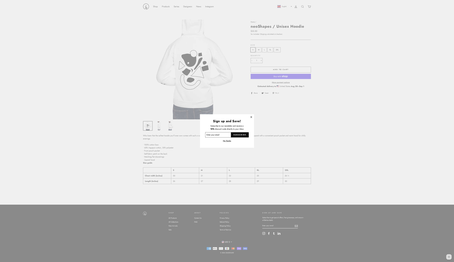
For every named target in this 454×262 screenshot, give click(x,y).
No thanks (227, 140)
